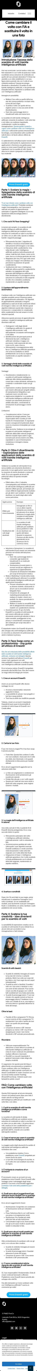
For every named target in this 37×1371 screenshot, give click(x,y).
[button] (29, 13)
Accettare (18, 1364)
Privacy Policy (20, 1368)
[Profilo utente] (20, 1328)
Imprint (27, 1368)
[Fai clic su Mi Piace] (16, 1328)
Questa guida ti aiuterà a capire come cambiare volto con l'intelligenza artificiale (18, 129)
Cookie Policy (12, 1368)
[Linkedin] (12, 1328)
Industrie (11, 13)
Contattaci (22, 13)
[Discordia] (25, 1328)
